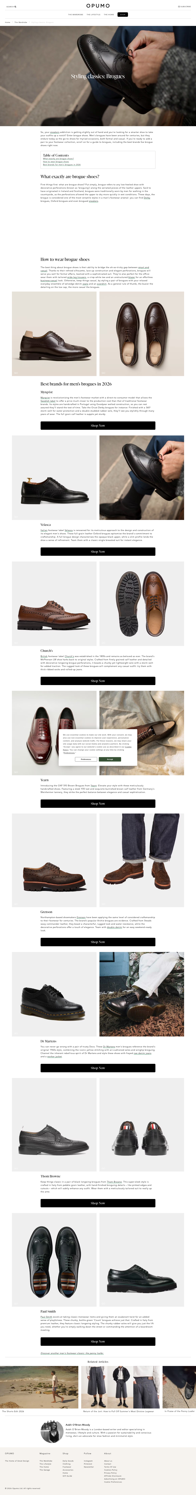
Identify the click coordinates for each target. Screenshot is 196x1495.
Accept (110, 759)
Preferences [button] (69, 753)
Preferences (86, 759)
